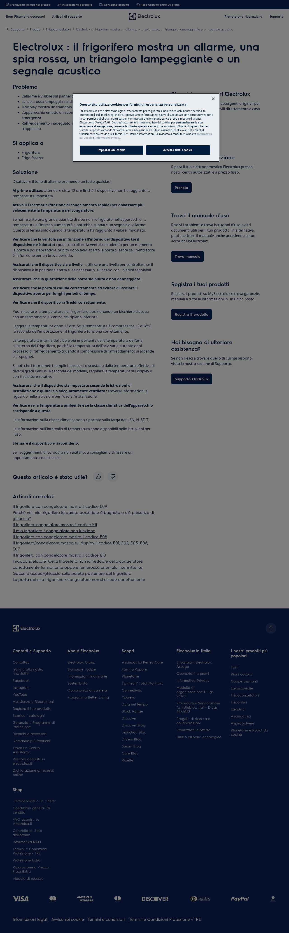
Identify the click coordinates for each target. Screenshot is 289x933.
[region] (146, 127)
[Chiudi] (213, 99)
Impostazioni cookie (112, 150)
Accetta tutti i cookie (178, 150)
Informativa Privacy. (108, 137)
